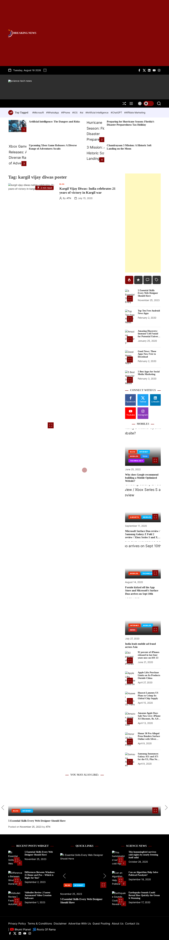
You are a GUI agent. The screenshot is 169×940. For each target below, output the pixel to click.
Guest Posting (101, 923)
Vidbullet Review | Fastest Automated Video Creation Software (38, 895)
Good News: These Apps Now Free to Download (147, 354)
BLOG (62, 184)
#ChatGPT (117, 112)
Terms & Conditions (40, 923)
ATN (69, 198)
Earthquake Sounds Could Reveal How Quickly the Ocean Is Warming (144, 895)
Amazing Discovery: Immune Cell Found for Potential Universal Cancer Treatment (149, 335)
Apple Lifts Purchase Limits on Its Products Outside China (149, 675)
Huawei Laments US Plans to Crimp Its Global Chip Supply (148, 696)
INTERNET (143, 452)
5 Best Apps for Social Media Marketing (149, 373)
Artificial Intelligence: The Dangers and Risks (54, 121)
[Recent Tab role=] (138, 280)
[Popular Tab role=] (129, 280)
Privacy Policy (17, 923)
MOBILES (134, 456)
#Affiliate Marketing (134, 112)
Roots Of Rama (46, 929)
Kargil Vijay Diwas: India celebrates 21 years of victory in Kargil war (87, 190)
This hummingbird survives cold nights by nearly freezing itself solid (143, 855)
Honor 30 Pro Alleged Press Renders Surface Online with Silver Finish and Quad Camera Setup (149, 739)
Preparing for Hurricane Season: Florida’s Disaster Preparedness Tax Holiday (130, 123)
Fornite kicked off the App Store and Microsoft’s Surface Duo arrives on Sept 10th (141, 590)
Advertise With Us (79, 923)
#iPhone (66, 112)
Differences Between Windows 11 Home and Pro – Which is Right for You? (39, 875)
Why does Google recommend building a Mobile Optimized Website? (141, 477)
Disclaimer (60, 923)
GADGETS (134, 517)
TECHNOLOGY (136, 461)
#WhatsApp (53, 112)
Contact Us (132, 923)
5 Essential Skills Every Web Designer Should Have (148, 293)
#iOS (75, 112)
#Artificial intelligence (97, 112)
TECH (144, 456)
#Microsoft (38, 112)
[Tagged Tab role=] (156, 280)
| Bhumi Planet (19, 929)
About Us (117, 923)
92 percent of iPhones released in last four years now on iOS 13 (148, 655)
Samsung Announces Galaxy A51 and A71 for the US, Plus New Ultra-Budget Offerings (148, 759)
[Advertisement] (143, 223)
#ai (82, 112)
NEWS (132, 630)
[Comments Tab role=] (147, 280)
